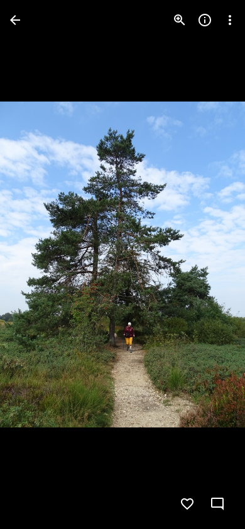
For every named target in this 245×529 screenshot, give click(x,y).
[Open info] (204, 20)
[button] (35, 264)
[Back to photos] (15, 20)
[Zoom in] (179, 20)
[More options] (229, 20)
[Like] (187, 503)
